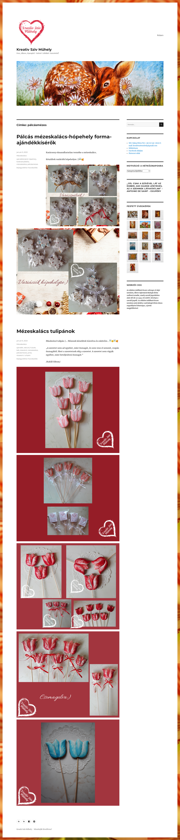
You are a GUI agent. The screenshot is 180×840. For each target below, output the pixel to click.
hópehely (32, 159)
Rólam (160, 35)
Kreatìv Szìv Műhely (34, 49)
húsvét (33, 348)
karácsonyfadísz (23, 162)
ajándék (20, 348)
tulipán (27, 355)
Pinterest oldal (134, 153)
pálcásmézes (33, 164)
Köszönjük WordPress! (43, 829)
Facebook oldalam (136, 151)
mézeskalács (22, 164)
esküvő (27, 348)
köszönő (23, 350)
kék (18, 350)
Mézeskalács (22, 156)
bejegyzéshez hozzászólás (27, 168)
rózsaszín (20, 355)
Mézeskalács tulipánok (46, 331)
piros (30, 353)
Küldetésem (133, 148)
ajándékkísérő (22, 159)
